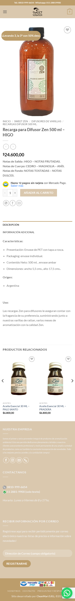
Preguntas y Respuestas (52, 591)
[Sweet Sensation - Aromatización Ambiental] (37, 11)
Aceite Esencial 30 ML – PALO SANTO (16, 408)
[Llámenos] (26, 460)
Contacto (29, 591)
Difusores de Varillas (46, 121)
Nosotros (13, 591)
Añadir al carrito (39, 192)
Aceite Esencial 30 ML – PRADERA (52, 408)
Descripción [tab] (11, 224)
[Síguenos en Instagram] (13, 460)
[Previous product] (13, 146)
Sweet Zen (21, 121)
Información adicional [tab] (18, 232)
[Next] (72, 388)
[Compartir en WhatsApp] (6, 203)
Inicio (7, 121)
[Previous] (3, 388)
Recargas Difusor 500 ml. (20, 124)
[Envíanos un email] (19, 460)
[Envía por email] (19, 203)
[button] (5, 11)
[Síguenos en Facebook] (6, 460)
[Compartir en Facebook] (13, 203)
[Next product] (6, 146)
